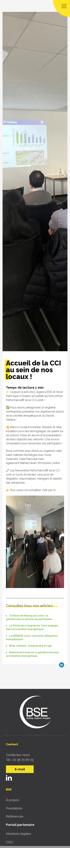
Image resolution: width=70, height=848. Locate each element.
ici (54, 490)
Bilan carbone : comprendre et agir (30, 645)
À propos (12, 800)
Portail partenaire (20, 825)
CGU (9, 842)
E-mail (20, 769)
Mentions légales (18, 833)
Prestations (14, 808)
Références (14, 816)
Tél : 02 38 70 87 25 (20, 760)
